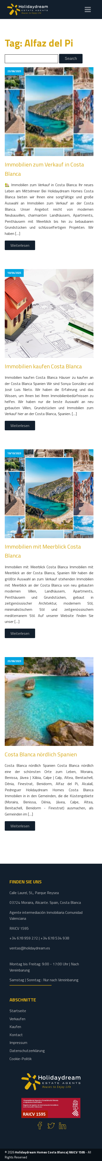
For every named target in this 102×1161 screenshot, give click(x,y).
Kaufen (15, 1026)
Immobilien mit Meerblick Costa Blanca (43, 551)
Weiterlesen (19, 245)
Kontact (16, 1035)
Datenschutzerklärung (27, 1050)
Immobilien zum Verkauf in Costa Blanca (44, 169)
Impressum (18, 1042)
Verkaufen (17, 1019)
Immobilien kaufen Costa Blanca (43, 366)
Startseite (17, 1011)
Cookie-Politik (20, 1058)
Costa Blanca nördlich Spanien (41, 754)
